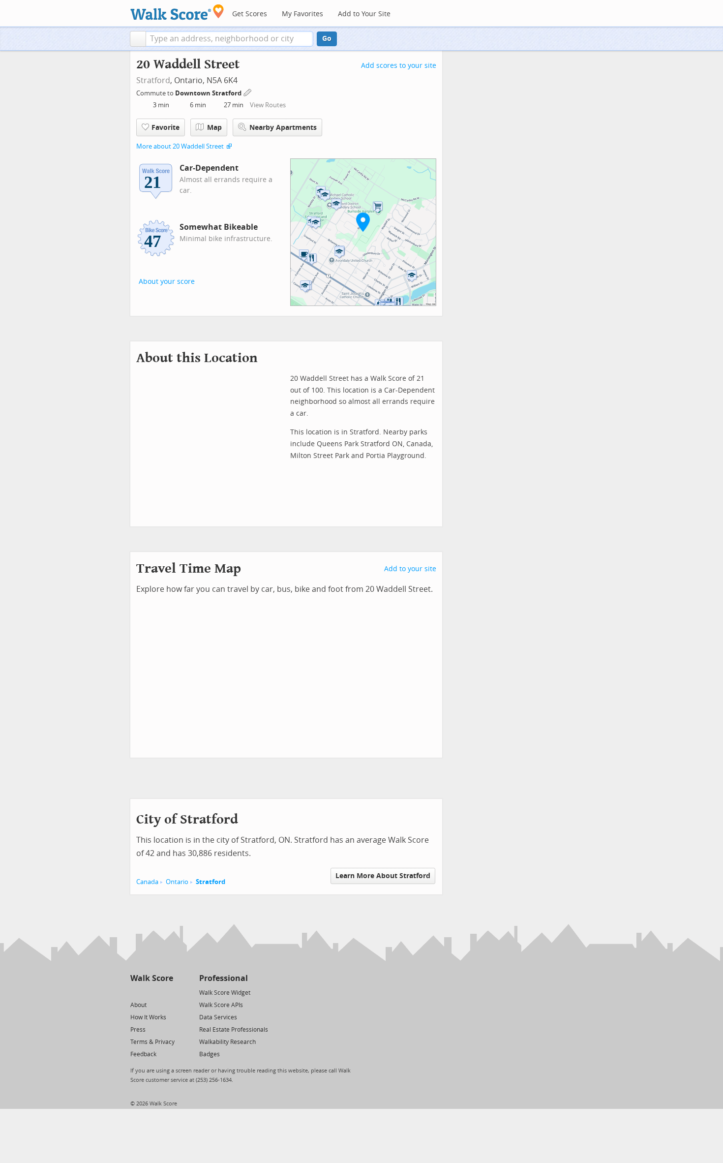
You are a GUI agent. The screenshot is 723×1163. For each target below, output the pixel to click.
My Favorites (302, 14)
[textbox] (229, 39)
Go (326, 38)
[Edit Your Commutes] (248, 91)
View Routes (268, 105)
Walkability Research (227, 1042)
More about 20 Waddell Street (180, 146)
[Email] (166, 992)
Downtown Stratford (209, 93)
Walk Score (151, 978)
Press (138, 1029)
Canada (147, 882)
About (138, 1005)
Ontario (177, 882)
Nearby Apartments (283, 127)
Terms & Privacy (152, 1042)
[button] (138, 39)
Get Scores (249, 14)
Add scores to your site (398, 65)
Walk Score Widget (224, 992)
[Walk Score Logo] (177, 12)
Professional (223, 978)
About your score (167, 281)
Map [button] (214, 127)
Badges (209, 1054)
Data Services (218, 1017)
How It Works (148, 1017)
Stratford (153, 80)
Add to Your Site (364, 14)
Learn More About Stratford (382, 876)
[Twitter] (136, 992)
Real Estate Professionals (233, 1029)
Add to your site (410, 569)
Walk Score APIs (221, 1005)
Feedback (143, 1054)
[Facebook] (151, 992)
